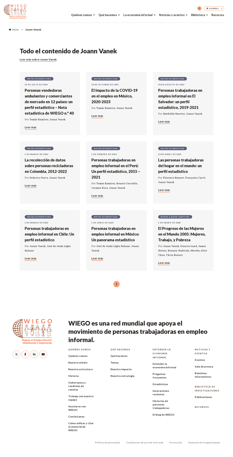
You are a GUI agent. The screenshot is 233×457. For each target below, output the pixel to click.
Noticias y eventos (172, 15)
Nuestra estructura (80, 369)
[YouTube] (43, 354)
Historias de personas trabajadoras (161, 404)
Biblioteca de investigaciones (207, 388)
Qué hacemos (108, 15)
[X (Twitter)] (16, 354)
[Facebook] (25, 354)
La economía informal (138, 15)
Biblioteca (198, 15)
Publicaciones (203, 396)
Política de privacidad (107, 442)
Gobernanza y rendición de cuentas (77, 386)
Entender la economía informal (162, 353)
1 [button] (116, 284)
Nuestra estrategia (122, 375)
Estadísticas (160, 384)
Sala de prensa (204, 366)
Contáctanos (76, 416)
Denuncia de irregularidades (204, 442)
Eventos (200, 359)
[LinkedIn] (34, 354)
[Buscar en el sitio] (199, 8)
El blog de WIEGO (164, 414)
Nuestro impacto (121, 369)
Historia (73, 375)
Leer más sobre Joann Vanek (38, 59)
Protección (176, 442)
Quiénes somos (81, 15)
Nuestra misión (77, 362)
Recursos (217, 15)
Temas (114, 362)
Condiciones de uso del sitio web (144, 442)
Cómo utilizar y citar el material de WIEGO (81, 427)
